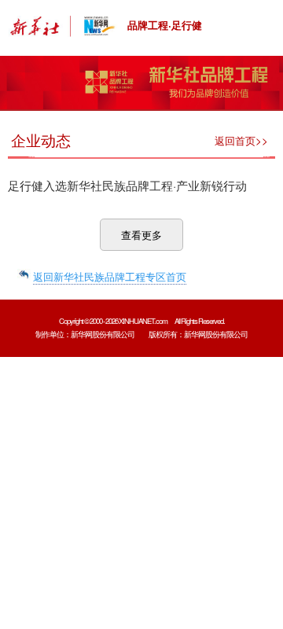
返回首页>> (241, 140)
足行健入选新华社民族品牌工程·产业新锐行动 (127, 184)
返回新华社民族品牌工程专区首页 (109, 276)
